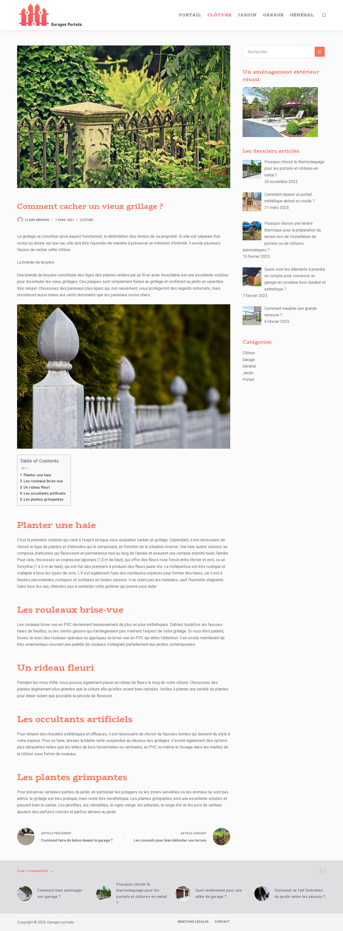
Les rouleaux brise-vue (43, 481)
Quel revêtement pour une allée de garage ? (218, 893)
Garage (273, 15)
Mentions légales (193, 921)
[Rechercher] (324, 15)
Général (302, 15)
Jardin (247, 15)
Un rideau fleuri (37, 487)
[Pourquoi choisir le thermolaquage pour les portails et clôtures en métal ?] (103, 893)
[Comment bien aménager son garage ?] (24, 893)
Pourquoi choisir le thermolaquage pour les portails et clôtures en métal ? (141, 893)
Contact (222, 921)
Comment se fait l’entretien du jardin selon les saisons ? (299, 893)
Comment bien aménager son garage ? (59, 893)
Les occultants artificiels (45, 493)
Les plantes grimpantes (43, 499)
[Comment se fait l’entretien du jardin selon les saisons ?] (261, 893)
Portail (190, 15)
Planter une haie (37, 475)
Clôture (219, 15)
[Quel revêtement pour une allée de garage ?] (182, 893)
